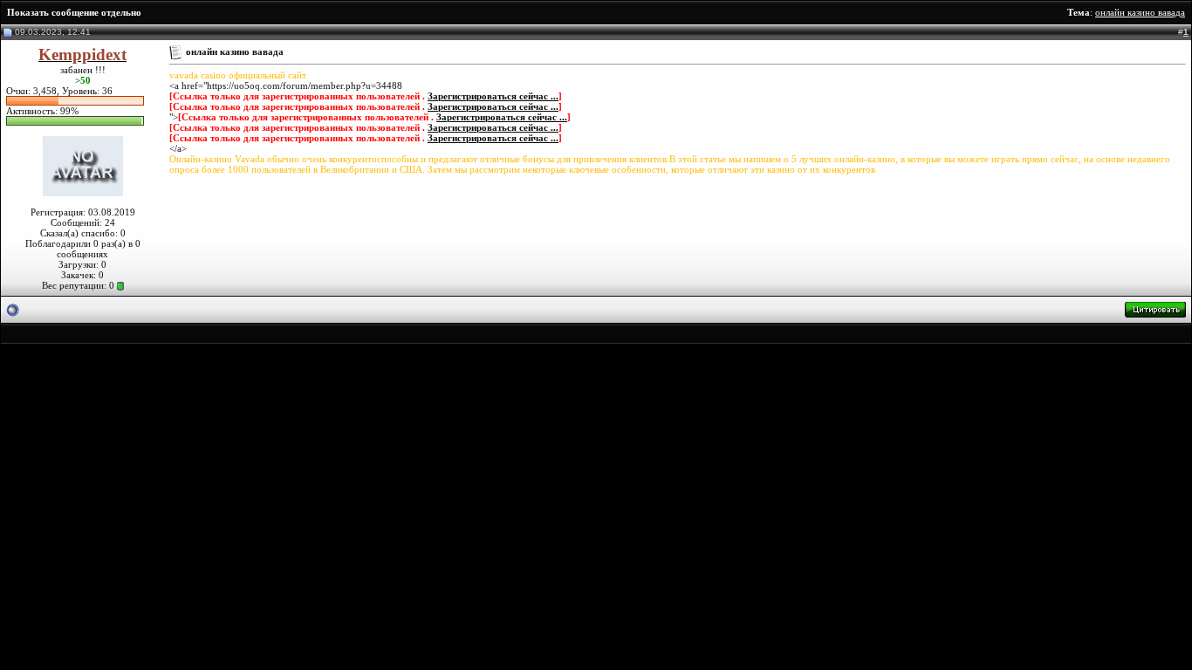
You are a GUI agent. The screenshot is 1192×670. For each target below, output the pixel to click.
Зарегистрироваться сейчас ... (493, 96)
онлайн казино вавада (1140, 12)
